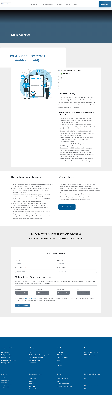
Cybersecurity (34, 4)
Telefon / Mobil (61, 268)
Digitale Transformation (91, 355)
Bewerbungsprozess (63, 383)
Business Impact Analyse (8, 360)
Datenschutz (32, 389)
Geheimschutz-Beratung (36, 357)
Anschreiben (60, 289)
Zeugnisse (39, 289)
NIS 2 (58, 360)
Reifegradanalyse (6, 355)
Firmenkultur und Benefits (64, 386)
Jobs (58, 381)
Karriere (59, 4)
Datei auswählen (22, 293)
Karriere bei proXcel (62, 378)
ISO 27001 (60, 352)
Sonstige (79, 289)
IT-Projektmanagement (91, 352)
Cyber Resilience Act (63, 357)
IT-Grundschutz (61, 355)
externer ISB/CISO (34, 360)
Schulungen (32, 362)
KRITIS (59, 362)
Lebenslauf (18, 289)
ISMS (30, 352)
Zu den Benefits (67, 207)
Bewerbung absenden (22, 305)
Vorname (18, 260)
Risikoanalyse (5, 357)
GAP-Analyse (5, 352)
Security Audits (5, 362)
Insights (68, 4)
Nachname (60, 260)
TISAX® (59, 365)
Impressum (32, 386)
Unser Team (32, 378)
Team (75, 4)
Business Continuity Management (39, 355)
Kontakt (104, 4)
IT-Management (47, 4)
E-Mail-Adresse (20, 268)
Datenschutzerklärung (31, 298)
